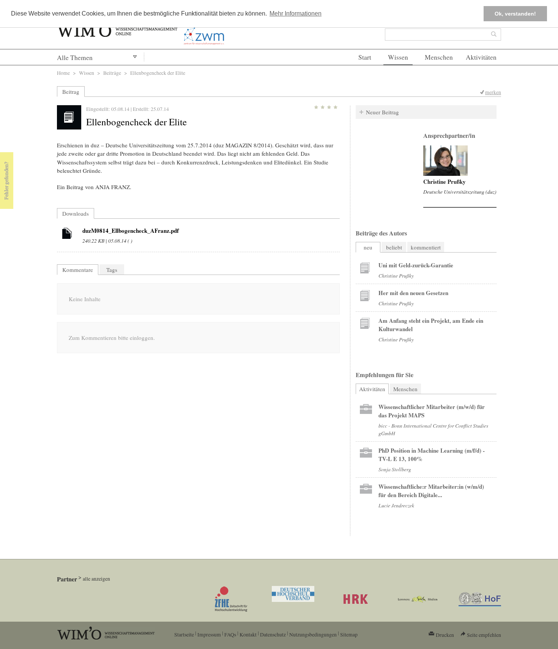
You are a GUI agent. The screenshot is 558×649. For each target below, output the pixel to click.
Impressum (209, 634)
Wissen (398, 57)
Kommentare (77, 269)
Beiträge (112, 72)
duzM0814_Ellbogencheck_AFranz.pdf (130, 230)
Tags (111, 269)
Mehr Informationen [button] (296, 13)
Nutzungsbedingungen (313, 634)
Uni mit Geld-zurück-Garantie (415, 265)
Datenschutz (273, 634)
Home (63, 72)
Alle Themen (75, 57)
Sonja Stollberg (394, 469)
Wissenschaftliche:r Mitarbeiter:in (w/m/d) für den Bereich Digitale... (431, 490)
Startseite (184, 634)
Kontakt (248, 634)
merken (493, 92)
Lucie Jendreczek (396, 505)
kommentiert (426, 247)
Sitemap (349, 634)
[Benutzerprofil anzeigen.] (445, 160)
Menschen (439, 57)
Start (364, 57)
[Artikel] (67, 234)
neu (368, 247)
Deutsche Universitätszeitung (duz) (460, 191)
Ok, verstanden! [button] (515, 14)
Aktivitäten (481, 57)
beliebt (394, 247)
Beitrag (70, 91)
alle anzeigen (96, 578)
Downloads (75, 213)
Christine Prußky (444, 181)
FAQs (230, 634)
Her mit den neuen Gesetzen (413, 293)
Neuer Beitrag (382, 112)
